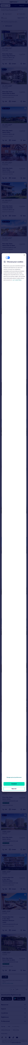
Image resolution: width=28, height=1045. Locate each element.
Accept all (14, 784)
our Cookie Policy (16, 280)
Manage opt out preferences (14, 777)
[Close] (24, 255)
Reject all (14, 788)
